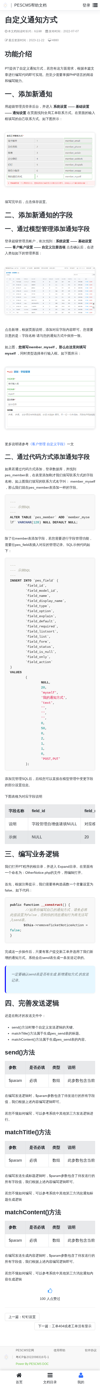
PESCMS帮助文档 (30, 5)
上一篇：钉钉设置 (22, 1317)
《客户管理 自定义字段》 (48, 444)
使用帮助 (59, 1350)
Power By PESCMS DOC (32, 1364)
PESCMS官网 (25, 1350)
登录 (86, 5)
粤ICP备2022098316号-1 (32, 1357)
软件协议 (91, 1350)
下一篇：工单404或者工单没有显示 (65, 1326)
